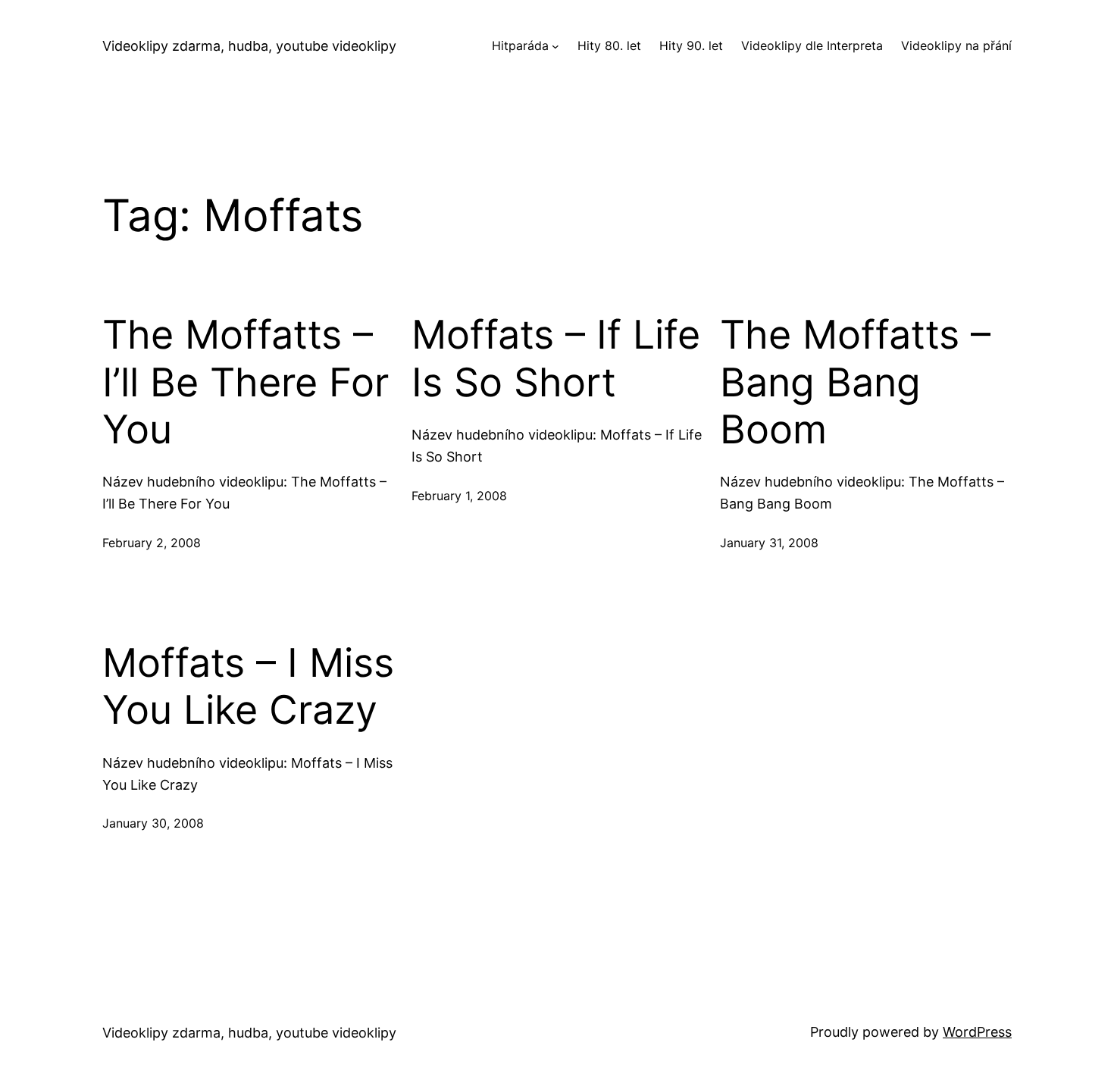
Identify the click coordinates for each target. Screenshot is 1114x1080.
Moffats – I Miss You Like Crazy (248, 687)
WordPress (977, 1032)
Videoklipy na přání (956, 45)
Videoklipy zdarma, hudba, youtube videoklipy (249, 46)
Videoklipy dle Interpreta (812, 45)
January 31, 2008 (769, 542)
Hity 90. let (691, 45)
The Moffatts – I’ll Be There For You (245, 382)
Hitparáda (520, 45)
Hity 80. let (609, 45)
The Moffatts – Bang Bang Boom (855, 382)
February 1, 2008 (459, 495)
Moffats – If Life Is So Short (555, 358)
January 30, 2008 (153, 823)
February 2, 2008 (151, 542)
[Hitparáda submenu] (555, 46)
